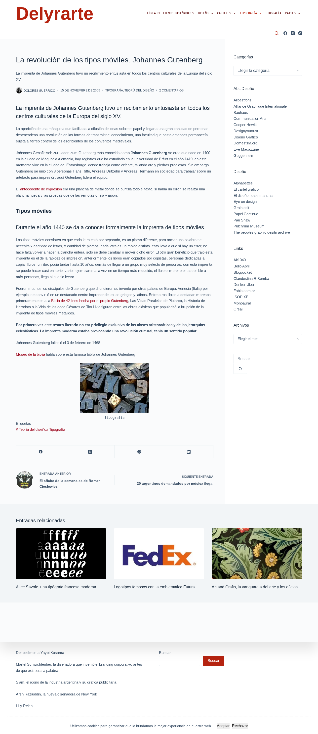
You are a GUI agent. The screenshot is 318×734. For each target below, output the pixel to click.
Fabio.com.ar (244, 291)
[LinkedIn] (188, 451)
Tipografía (248, 13)
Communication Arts (250, 118)
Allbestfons (242, 100)
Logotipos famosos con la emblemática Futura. (155, 587)
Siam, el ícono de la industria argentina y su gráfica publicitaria (66, 682)
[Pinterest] (139, 451)
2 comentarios (171, 90)
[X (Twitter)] (293, 33)
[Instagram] (300, 33)
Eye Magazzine (246, 149)
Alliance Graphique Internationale (260, 106)
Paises (290, 13)
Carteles (224, 13)
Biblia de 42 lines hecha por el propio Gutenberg (89, 301)
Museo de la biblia (30, 354)
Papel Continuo (246, 214)
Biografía (273, 13)
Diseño (203, 13)
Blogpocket (243, 272)
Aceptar (223, 726)
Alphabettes (243, 183)
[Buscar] (276, 33)
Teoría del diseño (31, 429)
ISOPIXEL (242, 297)
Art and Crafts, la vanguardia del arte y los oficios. (255, 587)
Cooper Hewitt (245, 125)
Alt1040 (240, 260)
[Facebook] (285, 33)
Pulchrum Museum (249, 226)
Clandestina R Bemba (251, 278)
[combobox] (268, 359)
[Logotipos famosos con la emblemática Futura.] (159, 553)
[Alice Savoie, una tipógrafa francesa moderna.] (61, 553)
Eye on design (245, 201)
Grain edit (241, 208)
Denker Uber (244, 284)
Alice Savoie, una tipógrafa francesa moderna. (56, 587)
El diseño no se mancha (253, 195)
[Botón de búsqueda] (240, 369)
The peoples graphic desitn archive (262, 232)
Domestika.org (245, 143)
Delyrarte (54, 13)
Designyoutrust (246, 131)
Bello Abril (241, 266)
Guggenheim (244, 155)
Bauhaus (241, 112)
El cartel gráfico (246, 189)
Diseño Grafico (246, 137)
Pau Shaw (242, 220)
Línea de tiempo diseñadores (170, 13)
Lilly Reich (24, 706)
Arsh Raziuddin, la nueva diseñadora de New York (56, 694)
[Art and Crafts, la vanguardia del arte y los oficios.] (257, 553)
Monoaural (242, 303)
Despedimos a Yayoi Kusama (40, 652)
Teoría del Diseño (139, 90)
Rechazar (240, 726)
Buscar (165, 652)
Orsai (238, 309)
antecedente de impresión (41, 189)
